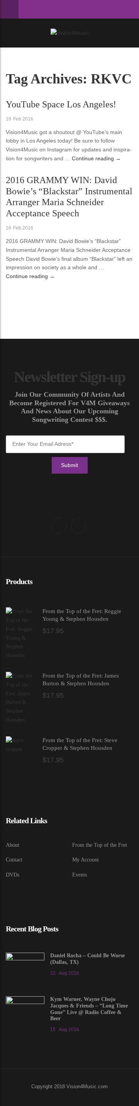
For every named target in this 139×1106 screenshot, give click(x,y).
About (12, 845)
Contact (14, 860)
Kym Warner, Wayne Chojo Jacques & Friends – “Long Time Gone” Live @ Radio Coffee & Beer (89, 1008)
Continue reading (96, 158)
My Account (85, 860)
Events (79, 875)
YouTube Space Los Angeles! (61, 104)
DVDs (12, 875)
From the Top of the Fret (99, 845)
